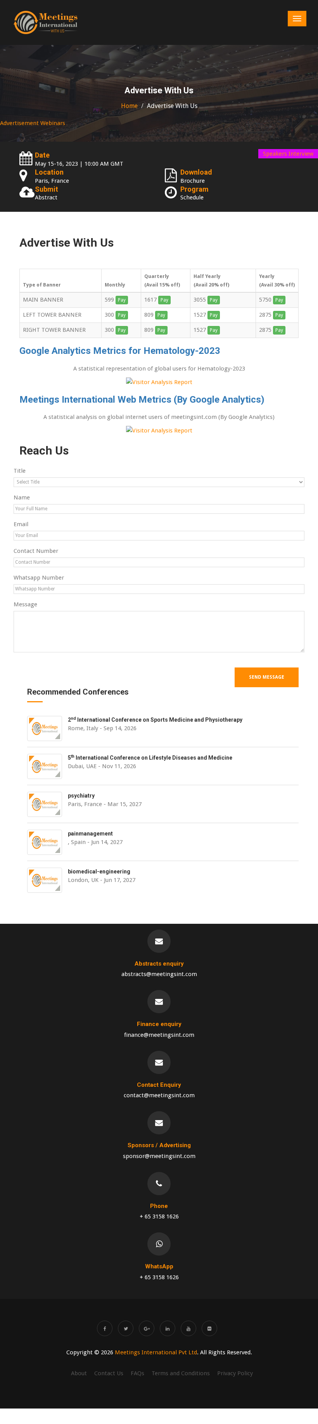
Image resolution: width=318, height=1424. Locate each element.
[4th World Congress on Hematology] (46, 22)
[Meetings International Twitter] (125, 1328)
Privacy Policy (235, 1373)
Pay (122, 300)
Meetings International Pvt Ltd (156, 1352)
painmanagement (90, 833)
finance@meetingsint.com (159, 1034)
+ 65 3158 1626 (159, 1216)
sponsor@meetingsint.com (159, 1156)
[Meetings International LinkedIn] (167, 1328)
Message (25, 604)
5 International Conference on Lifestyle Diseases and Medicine (150, 758)
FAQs (137, 1373)
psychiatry (81, 796)
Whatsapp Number (39, 577)
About (79, 1373)
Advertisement (19, 123)
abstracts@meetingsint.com (159, 974)
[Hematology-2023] (159, 381)
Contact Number (36, 550)
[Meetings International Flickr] (209, 1328)
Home (129, 106)
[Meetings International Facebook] (104, 1328)
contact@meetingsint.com (159, 1095)
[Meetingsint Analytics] (159, 430)
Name (22, 497)
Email (21, 524)
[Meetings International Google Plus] (146, 1328)
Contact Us (108, 1373)
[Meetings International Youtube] (188, 1328)
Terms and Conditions (181, 1373)
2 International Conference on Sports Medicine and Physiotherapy (155, 720)
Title (20, 470)
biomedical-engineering (99, 871)
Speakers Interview (288, 153)
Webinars (52, 123)
